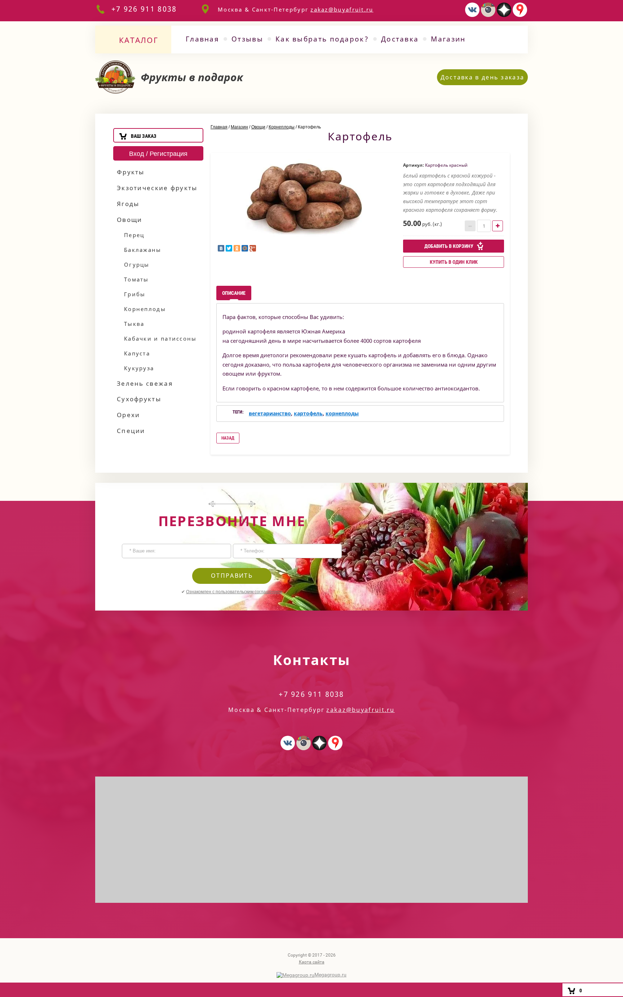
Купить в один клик (454, 262)
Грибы (135, 294)
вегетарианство (270, 413)
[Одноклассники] (237, 248)
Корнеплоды (145, 308)
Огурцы (137, 264)
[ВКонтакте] (221, 248)
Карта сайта (311, 962)
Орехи (128, 415)
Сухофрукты (139, 399)
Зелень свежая (145, 383)
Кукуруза (139, 368)
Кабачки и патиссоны (160, 338)
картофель (308, 413)
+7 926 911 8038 (144, 9)
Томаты (136, 279)
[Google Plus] (252, 248)
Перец (134, 235)
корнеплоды (342, 413)
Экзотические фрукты (157, 188)
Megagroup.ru (330, 975)
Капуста (137, 353)
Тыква (134, 323)
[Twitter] (229, 248)
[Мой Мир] (245, 248)
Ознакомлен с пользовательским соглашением (234, 591)
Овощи (129, 219)
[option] (304, 198)
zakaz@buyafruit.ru (341, 9)
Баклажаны (143, 249)
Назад (227, 438)
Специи (131, 431)
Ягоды (128, 204)
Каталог (138, 40)
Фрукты (131, 172)
